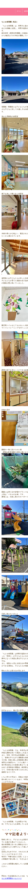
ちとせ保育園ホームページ (12, 878)
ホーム (19, 11)
